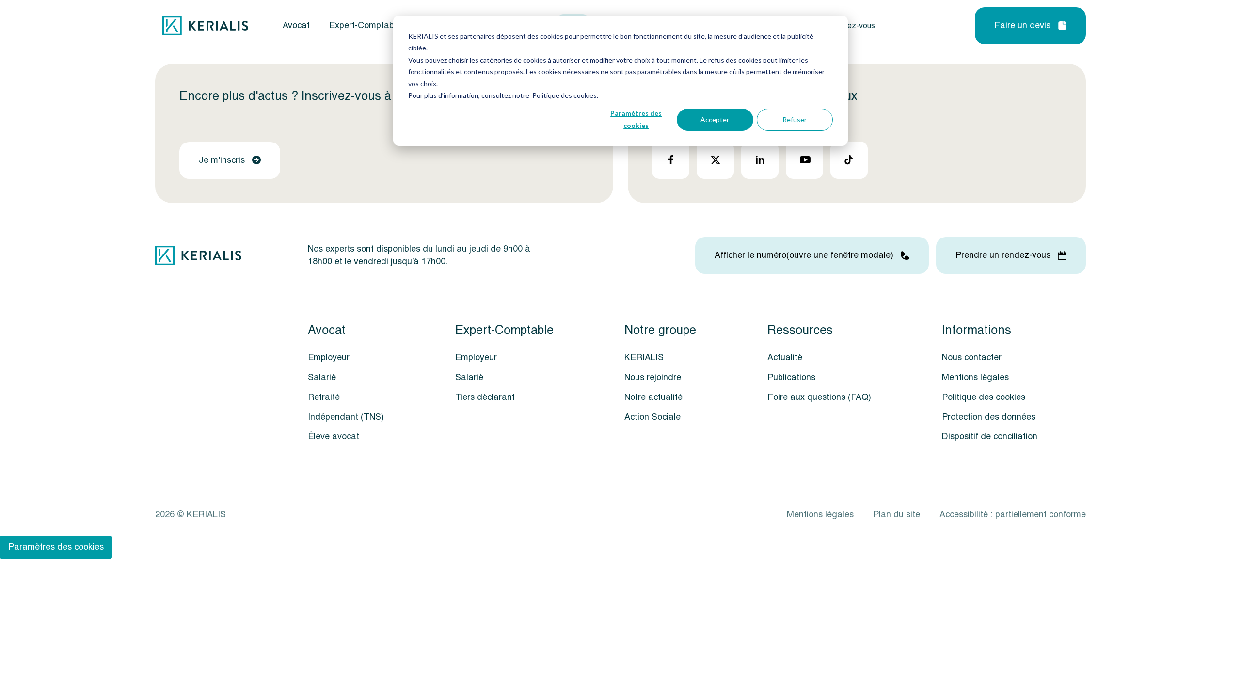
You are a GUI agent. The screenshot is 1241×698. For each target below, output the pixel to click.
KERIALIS (644, 357)
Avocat (296, 25)
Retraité (324, 397)
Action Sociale (652, 417)
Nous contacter (972, 357)
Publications (791, 377)
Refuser (794, 119)
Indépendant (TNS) (346, 417)
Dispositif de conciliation (989, 436)
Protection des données (988, 417)
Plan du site (896, 515)
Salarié (322, 377)
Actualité (784, 357)
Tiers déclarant (485, 397)
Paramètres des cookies (636, 119)
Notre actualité (653, 397)
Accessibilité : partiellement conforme (1012, 515)
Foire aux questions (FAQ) (819, 397)
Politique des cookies (983, 397)
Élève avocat (333, 436)
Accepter (714, 119)
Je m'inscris (222, 160)
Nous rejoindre (652, 377)
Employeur (329, 357)
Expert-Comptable (365, 25)
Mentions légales (975, 377)
